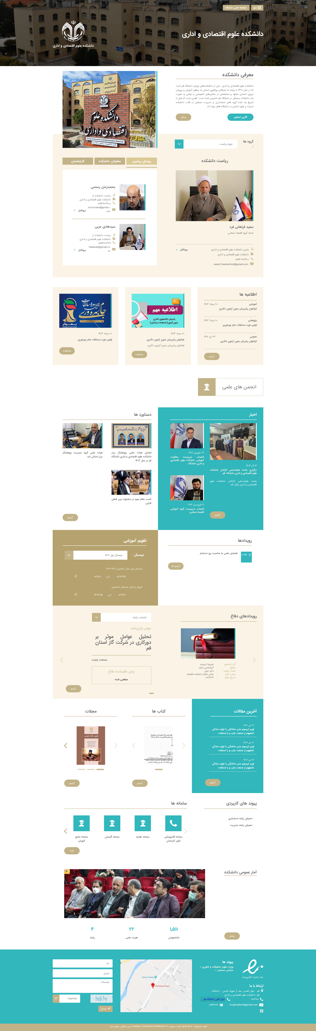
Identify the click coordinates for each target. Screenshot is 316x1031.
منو (255, 8)
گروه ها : (248, 144)
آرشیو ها (175, 566)
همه (72, 851)
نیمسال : (138, 554)
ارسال (103, 1009)
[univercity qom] (73, 30)
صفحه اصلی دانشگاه (235, 8)
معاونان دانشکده (110, 161)
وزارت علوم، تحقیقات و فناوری (217, 967)
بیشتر (183, 117)
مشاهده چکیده (99, 660)
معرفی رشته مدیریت (241, 825)
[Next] (66, 745)
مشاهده (139, 354)
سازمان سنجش (225, 970)
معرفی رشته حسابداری (240, 818)
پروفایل (183, 250)
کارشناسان (78, 161)
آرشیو (212, 356)
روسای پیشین (141, 161)
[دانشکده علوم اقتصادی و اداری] (73, 45)
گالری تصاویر (240, 117)
